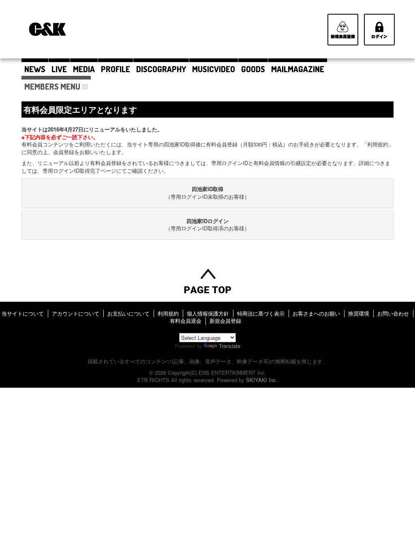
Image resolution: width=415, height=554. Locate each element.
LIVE (59, 69)
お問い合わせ (393, 313)
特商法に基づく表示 (261, 313)
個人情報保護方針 (208, 313)
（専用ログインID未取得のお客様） (207, 192)
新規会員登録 (225, 320)
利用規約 (168, 313)
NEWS (34, 69)
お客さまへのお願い (316, 313)
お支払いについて (128, 313)
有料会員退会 (185, 320)
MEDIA (84, 69)
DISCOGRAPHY (161, 69)
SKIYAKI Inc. (262, 380)
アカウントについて (75, 313)
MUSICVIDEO (213, 69)
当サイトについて (23, 313)
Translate (229, 346)
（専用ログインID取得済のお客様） (207, 224)
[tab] (207, 192)
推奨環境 (358, 313)
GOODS (253, 69)
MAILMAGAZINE (297, 69)
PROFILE (115, 69)
